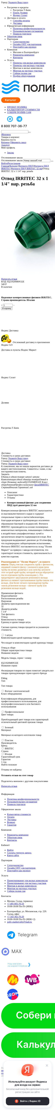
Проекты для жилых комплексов (29, 63)
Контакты (18, 57)
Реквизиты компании (23, 55)
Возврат (11, 822)
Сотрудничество (21, 41)
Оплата (10, 817)
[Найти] (29, 132)
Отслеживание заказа (12, 160)
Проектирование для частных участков (26, 883)
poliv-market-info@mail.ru (19, 922)
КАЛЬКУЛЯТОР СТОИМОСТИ (23, 109)
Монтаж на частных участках (27, 70)
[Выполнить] (52, 161)
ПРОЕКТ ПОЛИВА (17, 107)
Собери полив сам (22, 73)
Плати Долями (20, 12)
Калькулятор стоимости (19, 814)
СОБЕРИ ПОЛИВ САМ (19, 112)
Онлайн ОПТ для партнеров (27, 44)
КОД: (4, 281)
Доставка (17, 23)
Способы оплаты (21, 20)
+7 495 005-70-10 (15, 903)
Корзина (5, 142)
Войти (4, 163)
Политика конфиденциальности (29, 28)
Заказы (10, 152)
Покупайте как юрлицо (24, 47)
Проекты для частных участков (28, 65)
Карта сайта (13, 855)
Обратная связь (14, 36)
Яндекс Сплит (20, 15)
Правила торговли (22, 34)
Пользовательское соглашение (28, 31)
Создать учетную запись (19, 852)
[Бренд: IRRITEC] (7, 292)
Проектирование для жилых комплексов (27, 880)
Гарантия (11, 825)
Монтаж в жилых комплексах (22, 886)
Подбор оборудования (24, 76)
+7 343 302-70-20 (15, 916)
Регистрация (14, 163)
